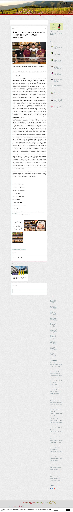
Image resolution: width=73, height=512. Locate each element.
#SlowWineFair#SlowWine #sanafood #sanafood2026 (56, 422)
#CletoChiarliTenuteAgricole (55, 373)
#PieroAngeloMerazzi (54, 416)
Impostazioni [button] (56, 510)
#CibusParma (52, 371)
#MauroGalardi (52, 411)
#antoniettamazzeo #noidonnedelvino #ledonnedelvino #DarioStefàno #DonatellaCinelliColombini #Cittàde (56, 465)
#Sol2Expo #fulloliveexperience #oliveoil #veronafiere (56, 424)
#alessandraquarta (53, 453)
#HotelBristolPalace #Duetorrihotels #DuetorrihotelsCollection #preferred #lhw (56, 402)
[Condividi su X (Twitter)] (15, 257)
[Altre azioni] (45, 28)
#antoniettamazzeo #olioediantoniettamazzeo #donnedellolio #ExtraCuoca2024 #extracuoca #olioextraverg (56, 471)
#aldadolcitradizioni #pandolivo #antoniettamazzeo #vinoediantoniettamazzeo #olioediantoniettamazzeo (56, 451)
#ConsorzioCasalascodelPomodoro (56, 375)
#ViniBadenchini (53, 438)
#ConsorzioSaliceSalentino (54, 377)
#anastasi (59, 453)
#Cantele (51, 366)
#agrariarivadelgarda (53, 442)
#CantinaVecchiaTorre (54, 368)
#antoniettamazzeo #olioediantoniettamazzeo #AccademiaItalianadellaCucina (56, 469)
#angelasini (57, 454)
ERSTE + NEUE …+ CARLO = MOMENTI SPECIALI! (20, 278)
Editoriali (14, 252)
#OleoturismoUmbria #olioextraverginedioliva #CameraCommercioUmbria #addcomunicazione (56, 413)
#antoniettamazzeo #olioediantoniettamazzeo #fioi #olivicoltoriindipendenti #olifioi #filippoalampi (56, 474)
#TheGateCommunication (54, 429)
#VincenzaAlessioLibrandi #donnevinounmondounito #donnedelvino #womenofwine (56, 436)
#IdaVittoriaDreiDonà (54, 404)
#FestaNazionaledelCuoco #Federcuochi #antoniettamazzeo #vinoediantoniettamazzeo (56, 397)
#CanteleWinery (57, 366)
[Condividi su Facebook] (13, 257)
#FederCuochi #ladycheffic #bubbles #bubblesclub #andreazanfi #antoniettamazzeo (56, 395)
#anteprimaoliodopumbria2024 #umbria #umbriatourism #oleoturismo (56, 458)
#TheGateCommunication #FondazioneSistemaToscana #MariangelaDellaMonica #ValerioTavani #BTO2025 (56, 431)
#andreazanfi (52, 454)
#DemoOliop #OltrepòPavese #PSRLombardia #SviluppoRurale (56, 386)
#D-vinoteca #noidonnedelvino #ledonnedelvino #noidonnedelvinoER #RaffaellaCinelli (56, 380)
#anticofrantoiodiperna (54, 460)
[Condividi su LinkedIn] (18, 257)
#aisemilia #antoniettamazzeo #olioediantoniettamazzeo (56, 444)
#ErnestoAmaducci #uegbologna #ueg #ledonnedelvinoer (56, 391)
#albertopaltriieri (59, 445)
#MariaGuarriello (58, 409)
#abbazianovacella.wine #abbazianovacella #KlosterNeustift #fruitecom (56, 440)
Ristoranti (26, 22)
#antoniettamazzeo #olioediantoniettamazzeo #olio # (56, 482)
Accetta (68, 510)
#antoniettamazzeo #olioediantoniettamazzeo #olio (56, 476)
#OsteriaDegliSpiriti (53, 415)
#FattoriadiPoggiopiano (54, 393)
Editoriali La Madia (16, 249)
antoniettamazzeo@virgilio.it (38, 503)
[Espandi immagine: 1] (29, 225)
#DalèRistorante (53, 382)
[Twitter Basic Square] (52, 488)
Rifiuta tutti (62, 510)
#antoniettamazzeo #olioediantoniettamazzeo (56, 467)
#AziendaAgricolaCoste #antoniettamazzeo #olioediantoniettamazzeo (56, 364)
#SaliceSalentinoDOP (54, 418)
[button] (45, 22)
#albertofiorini (52, 445)
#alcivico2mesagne (53, 449)
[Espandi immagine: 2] (17, 237)
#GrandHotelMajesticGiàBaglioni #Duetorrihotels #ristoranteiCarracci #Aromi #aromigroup (56, 400)
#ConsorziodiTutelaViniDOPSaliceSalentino (56, 378)
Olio (22, 22)
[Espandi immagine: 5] (40, 225)
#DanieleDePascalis (53, 384)
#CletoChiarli (57, 371)
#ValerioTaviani (52, 435)
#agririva (59, 442)
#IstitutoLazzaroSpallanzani (55, 406)
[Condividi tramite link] (21, 257)
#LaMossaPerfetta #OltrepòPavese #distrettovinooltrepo (56, 407)
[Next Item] (60, 26)
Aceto (32, 22)
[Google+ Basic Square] (54, 488)
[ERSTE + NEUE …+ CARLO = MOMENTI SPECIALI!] (19, 270)
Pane (13, 253)
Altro (36, 22)
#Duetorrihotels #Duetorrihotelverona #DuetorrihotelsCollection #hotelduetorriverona (56, 389)
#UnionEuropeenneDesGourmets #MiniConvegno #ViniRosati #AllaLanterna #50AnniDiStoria (56, 433)
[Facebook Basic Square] (50, 488)
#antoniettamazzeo (53, 462)
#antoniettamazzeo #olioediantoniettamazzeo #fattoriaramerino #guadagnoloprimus (56, 473)
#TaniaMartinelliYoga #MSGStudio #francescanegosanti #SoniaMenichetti (56, 427)
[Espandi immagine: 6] (17, 225)
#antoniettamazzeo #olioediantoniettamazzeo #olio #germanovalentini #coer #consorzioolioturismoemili (56, 478)
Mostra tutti (44, 263)
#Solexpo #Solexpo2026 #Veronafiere (56, 425)
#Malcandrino (52, 409)
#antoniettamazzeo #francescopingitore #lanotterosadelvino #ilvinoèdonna (56, 463)
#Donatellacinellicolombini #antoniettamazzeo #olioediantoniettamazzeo (56, 387)
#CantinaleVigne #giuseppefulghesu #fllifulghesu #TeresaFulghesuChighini (56, 369)
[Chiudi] (71, 510)
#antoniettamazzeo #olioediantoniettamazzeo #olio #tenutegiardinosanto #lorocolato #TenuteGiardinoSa (56, 480)
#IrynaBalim (60, 404)
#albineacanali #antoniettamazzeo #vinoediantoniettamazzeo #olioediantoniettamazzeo (56, 447)
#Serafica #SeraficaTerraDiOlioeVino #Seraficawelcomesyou (56, 420)
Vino (18, 22)
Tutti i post (13, 22)
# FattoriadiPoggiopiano (54, 362)
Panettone (23, 249)
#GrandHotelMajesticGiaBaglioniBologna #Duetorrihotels (56, 398)
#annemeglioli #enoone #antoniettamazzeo (56, 456)
